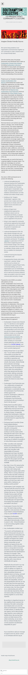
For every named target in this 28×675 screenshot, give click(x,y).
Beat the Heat (14, 89)
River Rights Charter (16, 93)
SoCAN (15, 513)
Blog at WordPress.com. (14, 660)
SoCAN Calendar (16, 344)
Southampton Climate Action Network (11, 63)
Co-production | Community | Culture (14, 17)
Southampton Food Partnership (9, 91)
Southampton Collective (13, 65)
